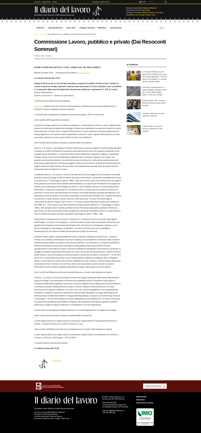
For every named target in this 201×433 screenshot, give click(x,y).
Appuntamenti (116, 28)
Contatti (54, 2)
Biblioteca (102, 28)
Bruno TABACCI (83, 73)
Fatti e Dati (70, 28)
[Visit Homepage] (63, 9)
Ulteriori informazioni (153, 386)
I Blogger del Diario (87, 28)
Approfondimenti (55, 28)
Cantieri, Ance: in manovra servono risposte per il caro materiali (152, 128)
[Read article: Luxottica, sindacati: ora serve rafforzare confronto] (134, 117)
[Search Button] (165, 2)
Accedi (143, 2)
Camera (43, 34)
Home (36, 34)
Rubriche (40, 28)
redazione (56, 361)
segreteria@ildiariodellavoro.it (113, 410)
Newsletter (140, 400)
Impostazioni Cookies (144, 403)
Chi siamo (37, 2)
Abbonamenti (46, 2)
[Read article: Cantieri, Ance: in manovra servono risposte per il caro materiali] (134, 130)
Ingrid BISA (38, 106)
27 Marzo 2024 (39, 56)
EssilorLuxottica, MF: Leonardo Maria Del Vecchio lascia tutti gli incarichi (154, 103)
